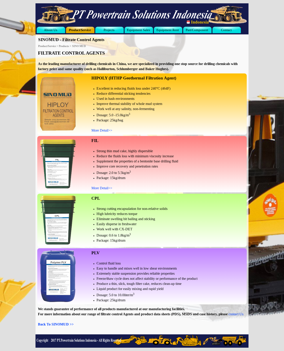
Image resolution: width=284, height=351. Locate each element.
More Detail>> (101, 130)
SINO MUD (79, 46)
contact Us (236, 314)
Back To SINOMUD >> (56, 324)
